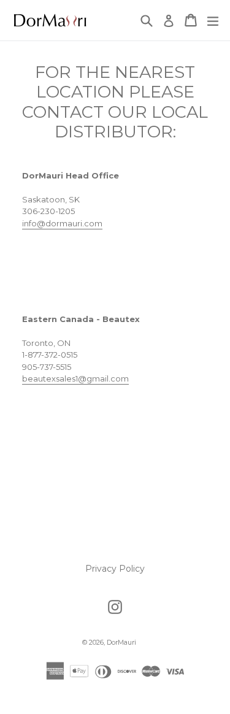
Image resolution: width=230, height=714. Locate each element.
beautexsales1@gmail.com (75, 378)
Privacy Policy (115, 568)
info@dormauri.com (62, 223)
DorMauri (121, 642)
